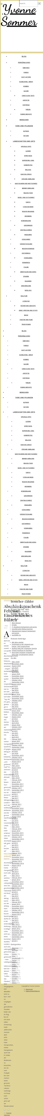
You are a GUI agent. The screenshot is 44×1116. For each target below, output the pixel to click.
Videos (14, 983)
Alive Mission (16, 623)
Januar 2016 (16, 831)
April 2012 (15, 922)
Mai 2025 (15, 670)
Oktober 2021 (17, 727)
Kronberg (28, 216)
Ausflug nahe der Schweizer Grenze (24, 648)
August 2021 (16, 729)
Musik (26, 315)
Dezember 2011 (17, 931)
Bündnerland (26, 221)
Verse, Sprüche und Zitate (28, 310)
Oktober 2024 (17, 680)
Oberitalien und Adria (28, 272)
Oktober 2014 (17, 861)
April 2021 (15, 737)
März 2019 (15, 766)
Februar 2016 (16, 829)
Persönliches (24, 62)
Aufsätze (26, 100)
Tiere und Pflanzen (24, 126)
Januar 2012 (16, 929)
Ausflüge (15, 950)
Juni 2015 (15, 845)
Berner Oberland (28, 188)
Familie (26, 72)
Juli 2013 (15, 892)
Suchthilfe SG (16, 635)
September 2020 (18, 747)
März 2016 (15, 827)
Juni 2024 (15, 688)
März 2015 (15, 851)
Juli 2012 (15, 916)
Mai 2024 (15, 690)
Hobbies (26, 86)
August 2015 (16, 841)
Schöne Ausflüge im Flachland (22, 650)
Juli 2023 (15, 702)
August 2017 (16, 792)
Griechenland (26, 286)
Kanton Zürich (26, 174)
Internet (15, 962)
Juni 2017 (15, 796)
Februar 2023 (16, 709)
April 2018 (15, 776)
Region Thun (28, 193)
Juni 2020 (15, 753)
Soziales (14, 979)
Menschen (24, 120)
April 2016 (15, 825)
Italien (26, 267)
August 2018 (16, 768)
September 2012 (18, 912)
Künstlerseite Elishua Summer (22, 629)
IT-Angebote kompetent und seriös (24, 627)
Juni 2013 (15, 894)
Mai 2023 (15, 707)
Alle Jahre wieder (18, 642)
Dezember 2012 (17, 906)
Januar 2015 (16, 855)
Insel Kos (28, 290)
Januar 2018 (16, 782)
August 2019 (16, 761)
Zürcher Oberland (28, 179)
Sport (14, 981)
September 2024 (18, 682)
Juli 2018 (15, 770)
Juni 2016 (15, 821)
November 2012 (17, 908)
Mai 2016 (15, 823)
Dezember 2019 (17, 755)
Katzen (26, 136)
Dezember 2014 (17, 857)
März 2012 (15, 924)
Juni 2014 (15, 869)
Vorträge (26, 105)
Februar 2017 (16, 804)
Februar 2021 (16, 739)
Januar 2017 (16, 806)
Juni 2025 (15, 668)
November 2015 (17, 835)
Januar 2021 (16, 741)
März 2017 (15, 802)
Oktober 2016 (17, 812)
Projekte (15, 972)
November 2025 (17, 664)
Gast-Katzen (26, 77)
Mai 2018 (15, 774)
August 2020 (16, 749)
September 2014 (18, 863)
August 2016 (16, 816)
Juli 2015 (15, 843)
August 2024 (16, 684)
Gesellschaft (16, 958)
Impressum (29, 989)
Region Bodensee (28, 248)
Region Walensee (28, 211)
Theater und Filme (26, 320)
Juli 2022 (15, 719)
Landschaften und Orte (24, 141)
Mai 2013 (15, 896)
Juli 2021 (15, 731)
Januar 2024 (16, 694)
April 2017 (15, 800)
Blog (24, 56)
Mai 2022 (15, 721)
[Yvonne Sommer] (22, 21)
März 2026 (15, 662)
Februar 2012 (16, 926)
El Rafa (14, 625)
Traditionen (26, 324)
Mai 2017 (15, 798)
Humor (14, 960)
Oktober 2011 (17, 935)
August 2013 (16, 890)
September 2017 (18, 790)
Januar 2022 (16, 725)
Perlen (28, 109)
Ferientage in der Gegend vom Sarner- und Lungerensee (22, 645)
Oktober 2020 (17, 745)
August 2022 (16, 717)
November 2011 (17, 933)
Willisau (28, 170)
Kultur (24, 296)
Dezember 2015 (17, 833)
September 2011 (18, 937)
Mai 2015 (15, 847)
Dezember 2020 (17, 743)
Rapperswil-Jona (28, 160)
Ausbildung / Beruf (26, 82)
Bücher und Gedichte (28, 306)
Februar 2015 (16, 853)
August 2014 (16, 865)
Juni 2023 (15, 704)
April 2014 (15, 874)
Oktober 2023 (17, 700)
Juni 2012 (15, 918)
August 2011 (16, 939)
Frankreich (26, 262)
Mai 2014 (15, 871)
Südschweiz (26, 239)
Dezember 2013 (17, 882)
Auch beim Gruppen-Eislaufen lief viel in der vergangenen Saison (23, 653)
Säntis (28, 202)
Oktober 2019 (17, 757)
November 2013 (17, 884)
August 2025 (16, 666)
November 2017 (17, 786)
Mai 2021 (15, 735)
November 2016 (17, 810)
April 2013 (15, 898)
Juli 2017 (15, 794)
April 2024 (15, 692)
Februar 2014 (16, 878)
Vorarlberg (28, 258)
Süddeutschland (26, 244)
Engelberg (28, 235)
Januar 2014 (16, 880)
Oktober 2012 (17, 910)
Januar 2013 (16, 904)
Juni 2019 (15, 764)
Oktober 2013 (17, 886)
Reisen (14, 974)
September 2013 (18, 888)
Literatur (26, 301)
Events (14, 954)
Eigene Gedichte (26, 114)
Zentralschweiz (26, 230)
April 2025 (15, 672)
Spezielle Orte (26, 146)
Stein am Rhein (28, 207)
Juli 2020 (15, 751)
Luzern (28, 151)
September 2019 (18, 759)
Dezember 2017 (17, 784)
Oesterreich (26, 253)
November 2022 (17, 713)
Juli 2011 (15, 941)
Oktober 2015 (17, 837)
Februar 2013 (16, 902)
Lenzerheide (28, 225)
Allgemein (7, 600)
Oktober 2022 (17, 715)
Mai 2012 (15, 920)
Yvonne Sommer (7, 1114)
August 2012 (16, 914)
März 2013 (15, 900)
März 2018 (15, 778)
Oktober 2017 (17, 788)
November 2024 (17, 678)
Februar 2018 (16, 780)
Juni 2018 (15, 772)
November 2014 (17, 859)
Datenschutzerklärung (33, 991)
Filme (13, 956)
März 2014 (15, 876)
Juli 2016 (15, 819)
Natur (14, 970)
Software (15, 976)
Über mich (26, 68)
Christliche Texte (28, 96)
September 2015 (18, 839)
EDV (13, 952)
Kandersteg (28, 165)
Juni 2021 (15, 733)
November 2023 (17, 698)
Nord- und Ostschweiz (26, 197)
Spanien (26, 276)
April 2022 (15, 723)
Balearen (28, 281)
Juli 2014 (15, 867)
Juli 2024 (15, 686)
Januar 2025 (16, 674)
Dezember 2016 (17, 808)
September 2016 (18, 814)
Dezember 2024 (17, 676)
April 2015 (15, 849)
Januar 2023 (16, 711)
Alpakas (26, 131)
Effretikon (28, 156)
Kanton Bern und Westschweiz (26, 183)
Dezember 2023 (17, 696)
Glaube (26, 91)
